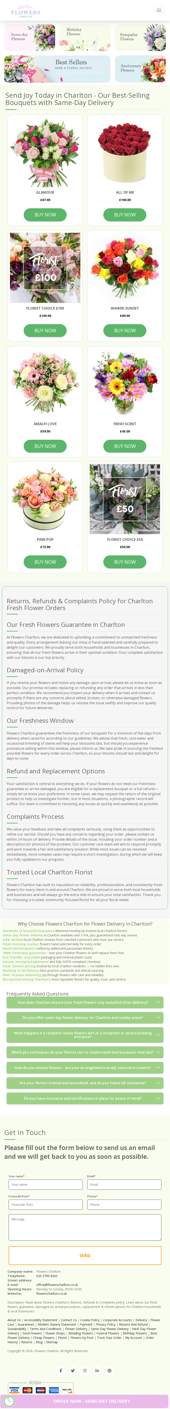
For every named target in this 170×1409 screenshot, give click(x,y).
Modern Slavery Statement (57, 1324)
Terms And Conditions (46, 1329)
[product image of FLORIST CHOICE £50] (125, 499)
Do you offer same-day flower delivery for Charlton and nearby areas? (83, 1017)
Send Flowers (32, 1333)
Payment (86, 1324)
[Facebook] (60, 1370)
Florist (62, 1338)
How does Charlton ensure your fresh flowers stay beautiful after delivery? (82, 1002)
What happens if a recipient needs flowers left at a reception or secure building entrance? (83, 1035)
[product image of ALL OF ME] (125, 152)
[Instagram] (85, 1370)
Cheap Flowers (43, 1338)
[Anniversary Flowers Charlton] (140, 68)
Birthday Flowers (135, 1333)
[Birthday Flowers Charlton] (85, 37)
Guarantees (26, 1324)
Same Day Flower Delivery (110, 1329)
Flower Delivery (76, 1329)
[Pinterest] (109, 1370)
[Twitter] (72, 1370)
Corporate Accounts (117, 1320)
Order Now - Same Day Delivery (91, 1401)
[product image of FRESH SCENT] (125, 383)
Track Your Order (109, 1338)
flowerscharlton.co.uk (51, 1293)
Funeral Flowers (108, 1333)
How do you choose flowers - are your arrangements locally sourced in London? (82, 1067)
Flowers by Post (81, 1338)
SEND (85, 1255)
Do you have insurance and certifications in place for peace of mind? (82, 1098)
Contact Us (69, 1320)
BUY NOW (45, 215)
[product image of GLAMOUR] (45, 152)
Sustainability (17, 1329)
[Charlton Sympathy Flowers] (140, 37)
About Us (14, 1320)
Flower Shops (55, 1333)
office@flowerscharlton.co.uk (57, 1285)
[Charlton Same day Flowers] (29, 37)
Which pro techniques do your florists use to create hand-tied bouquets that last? (83, 1052)
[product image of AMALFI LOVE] (45, 383)
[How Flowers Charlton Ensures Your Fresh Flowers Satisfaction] (25, 10)
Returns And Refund (133, 1324)
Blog (39, 1342)
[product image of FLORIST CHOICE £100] (45, 268)
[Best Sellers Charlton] (57, 69)
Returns (26, 1342)
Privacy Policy (106, 1324)
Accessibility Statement (40, 1320)
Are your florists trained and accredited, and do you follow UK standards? (82, 1082)
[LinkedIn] (97, 1370)
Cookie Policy (90, 1320)
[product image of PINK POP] (45, 499)
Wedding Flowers (80, 1333)
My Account (133, 1338)
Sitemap (52, 1342)
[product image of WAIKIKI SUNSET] (125, 268)
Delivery (141, 1320)
